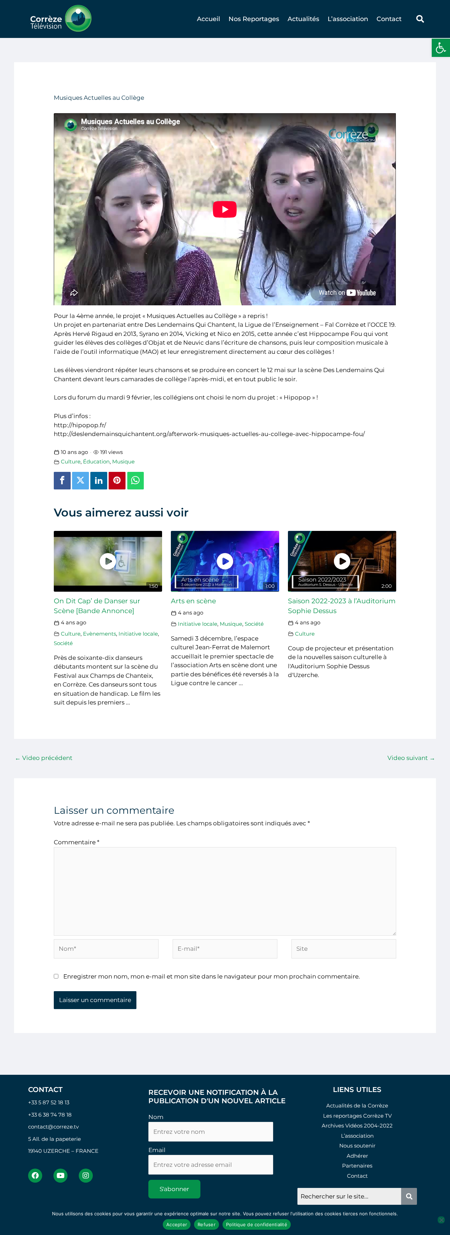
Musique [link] (123, 461)
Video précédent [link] (43, 757)
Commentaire (76, 842)
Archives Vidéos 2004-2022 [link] (357, 1125)
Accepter (176, 1224)
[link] (441, 48)
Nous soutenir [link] (357, 1145)
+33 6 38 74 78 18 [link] (50, 1114)
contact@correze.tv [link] (53, 1126)
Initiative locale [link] (138, 633)
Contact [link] (389, 19)
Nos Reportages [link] (254, 19)
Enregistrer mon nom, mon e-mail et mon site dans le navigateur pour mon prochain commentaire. (211, 976)
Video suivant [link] (411, 757)
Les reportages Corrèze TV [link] (357, 1115)
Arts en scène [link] (193, 601)
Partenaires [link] (357, 1165)
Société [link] (63, 643)
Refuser (207, 1224)
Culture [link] (71, 461)
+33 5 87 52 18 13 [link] (48, 1102)
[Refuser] (441, 1219)
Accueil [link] (208, 19)
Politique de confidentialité (256, 1224)
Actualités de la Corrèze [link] (357, 1105)
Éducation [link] (96, 461)
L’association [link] (348, 19)
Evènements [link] (99, 633)
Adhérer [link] (357, 1155)
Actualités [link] (303, 19)
